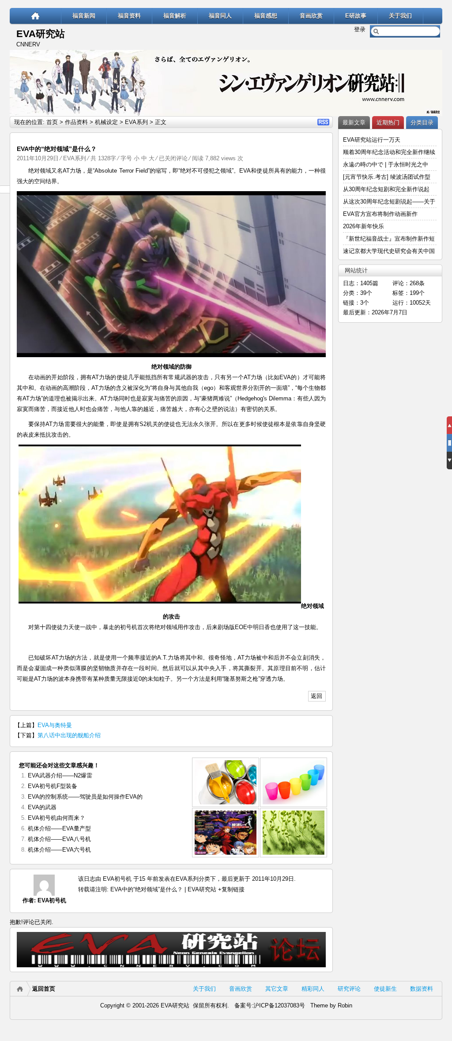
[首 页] (35, 15)
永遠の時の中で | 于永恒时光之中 (386, 164)
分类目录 (422, 122)
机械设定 (106, 122)
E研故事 (355, 15)
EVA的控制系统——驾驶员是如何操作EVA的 (85, 796)
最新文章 (354, 122)
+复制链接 (230, 889)
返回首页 (43, 988)
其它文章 (276, 988)
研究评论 (349, 988)
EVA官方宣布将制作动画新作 (380, 214)
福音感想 (265, 15)
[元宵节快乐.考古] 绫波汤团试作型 (386, 177)
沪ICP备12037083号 (279, 1005)
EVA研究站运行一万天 (371, 139)
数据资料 (421, 988)
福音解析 (174, 15)
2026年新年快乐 (363, 226)
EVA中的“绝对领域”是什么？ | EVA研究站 (163, 889)
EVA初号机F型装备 (52, 786)
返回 (316, 696)
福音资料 (129, 15)
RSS (323, 122)
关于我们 (400, 15)
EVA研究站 (40, 33)
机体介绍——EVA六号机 (59, 849)
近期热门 (388, 122)
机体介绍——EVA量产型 (59, 828)
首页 (52, 122)
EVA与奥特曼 (55, 725)
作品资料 (76, 122)
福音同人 (220, 15)
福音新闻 (83, 15)
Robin (345, 1005)
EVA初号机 (52, 900)
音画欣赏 (311, 15)
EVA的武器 (42, 807)
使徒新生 (385, 988)
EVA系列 (136, 122)
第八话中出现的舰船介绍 (69, 735)
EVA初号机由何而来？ (56, 818)
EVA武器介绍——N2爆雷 (60, 775)
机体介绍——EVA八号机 (59, 839)
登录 (359, 29)
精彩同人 (312, 988)
